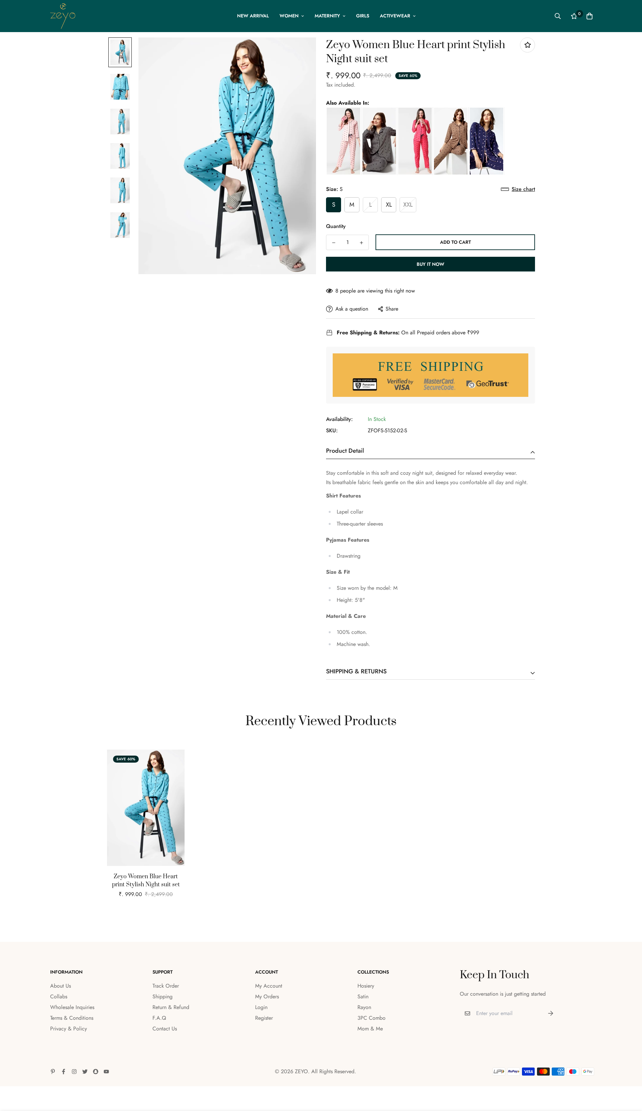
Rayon (364, 1007)
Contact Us (164, 1028)
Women (289, 15)
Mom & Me (370, 1028)
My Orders (267, 996)
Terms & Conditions (71, 1018)
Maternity (327, 15)
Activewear (395, 15)
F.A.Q (159, 1018)
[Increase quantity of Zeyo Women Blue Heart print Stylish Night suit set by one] (361, 242)
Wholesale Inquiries (72, 1007)
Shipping (162, 996)
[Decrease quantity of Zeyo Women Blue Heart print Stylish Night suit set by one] (333, 242)
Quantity (336, 226)
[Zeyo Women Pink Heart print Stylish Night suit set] (415, 141)
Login (261, 1007)
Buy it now (430, 264)
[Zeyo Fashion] (62, 16)
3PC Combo (371, 1018)
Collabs (58, 996)
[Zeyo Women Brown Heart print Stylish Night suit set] (451, 141)
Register (264, 1018)
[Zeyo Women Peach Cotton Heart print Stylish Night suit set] (344, 141)
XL (389, 204)
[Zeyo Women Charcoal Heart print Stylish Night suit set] (380, 141)
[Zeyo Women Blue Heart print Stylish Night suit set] (487, 141)
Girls (362, 15)
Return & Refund (170, 1007)
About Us (60, 986)
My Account (268, 986)
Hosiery (365, 986)
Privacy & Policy (68, 1028)
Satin (362, 996)
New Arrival (253, 15)
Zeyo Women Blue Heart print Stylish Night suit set (146, 880)
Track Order (165, 986)
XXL (408, 204)
